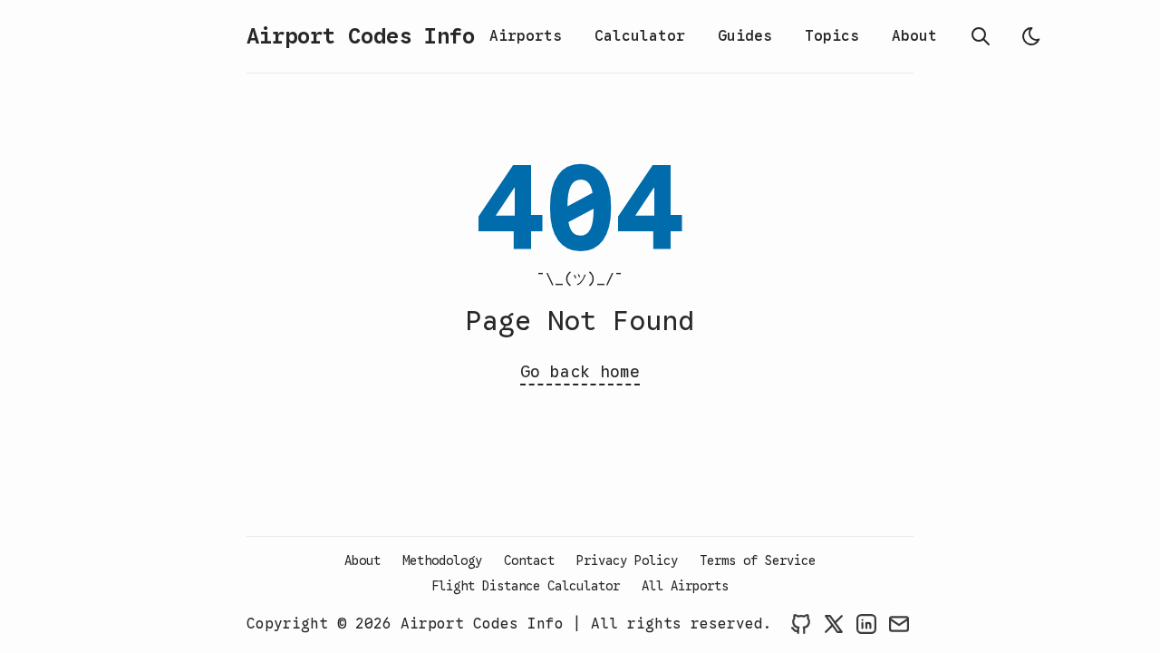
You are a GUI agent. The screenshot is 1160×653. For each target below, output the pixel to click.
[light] (1031, 36)
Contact (529, 560)
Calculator (639, 36)
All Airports (685, 586)
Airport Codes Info (360, 36)
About (914, 36)
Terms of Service (758, 560)
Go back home (580, 372)
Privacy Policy (627, 560)
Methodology (442, 560)
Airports (525, 36)
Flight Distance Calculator (525, 586)
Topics (832, 36)
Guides (745, 36)
